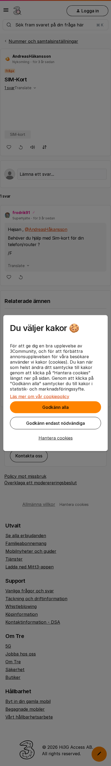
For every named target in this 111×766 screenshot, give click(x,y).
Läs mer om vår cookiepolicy (39, 396)
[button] (55, 437)
